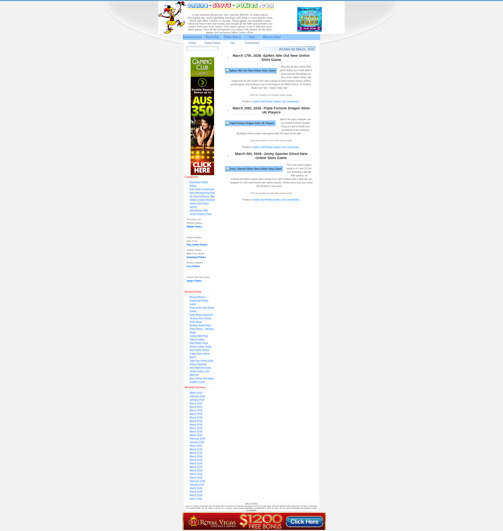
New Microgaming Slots (202, 192)
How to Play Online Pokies (212, 40)
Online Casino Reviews (202, 200)
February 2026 (197, 396)
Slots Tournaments (252, 40)
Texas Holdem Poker (201, 214)
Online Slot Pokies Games (267, 101)
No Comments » (291, 101)
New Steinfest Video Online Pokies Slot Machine (200, 371)
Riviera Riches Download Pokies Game (199, 301)
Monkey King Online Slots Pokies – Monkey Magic (202, 329)
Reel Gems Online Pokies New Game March (199, 354)
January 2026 (197, 399)
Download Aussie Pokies (192, 40)
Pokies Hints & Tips (232, 40)
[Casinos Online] (254, 529)
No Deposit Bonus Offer (202, 196)
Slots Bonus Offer (199, 210)
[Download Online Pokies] (309, 30)
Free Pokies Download (202, 189)
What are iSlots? (272, 37)
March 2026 (196, 392)
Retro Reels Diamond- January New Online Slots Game (202, 318)
